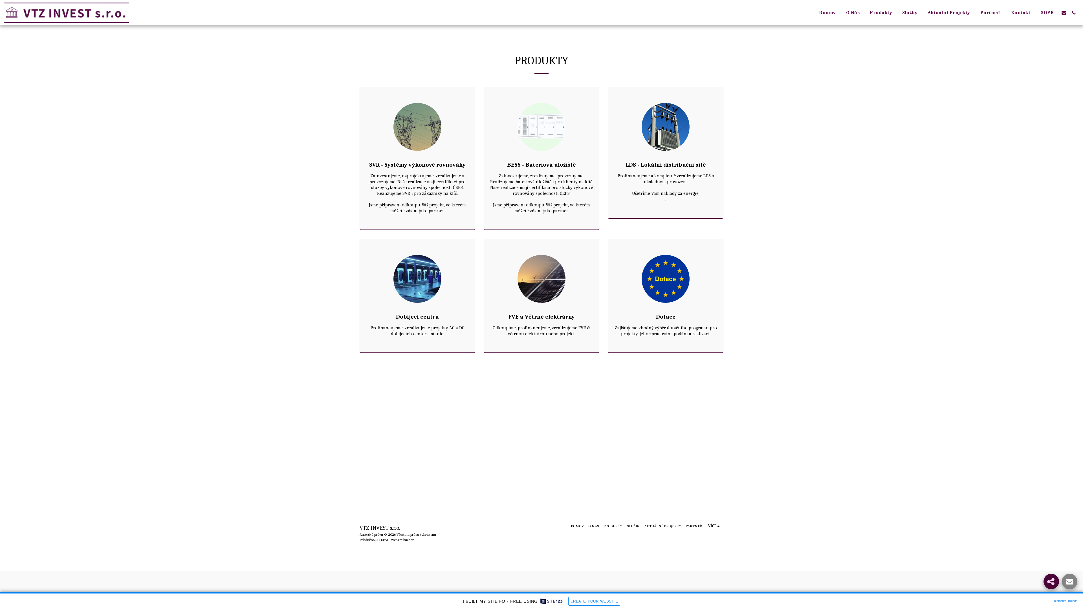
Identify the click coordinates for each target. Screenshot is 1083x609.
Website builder (402, 540)
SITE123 (381, 540)
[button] (1064, 12)
